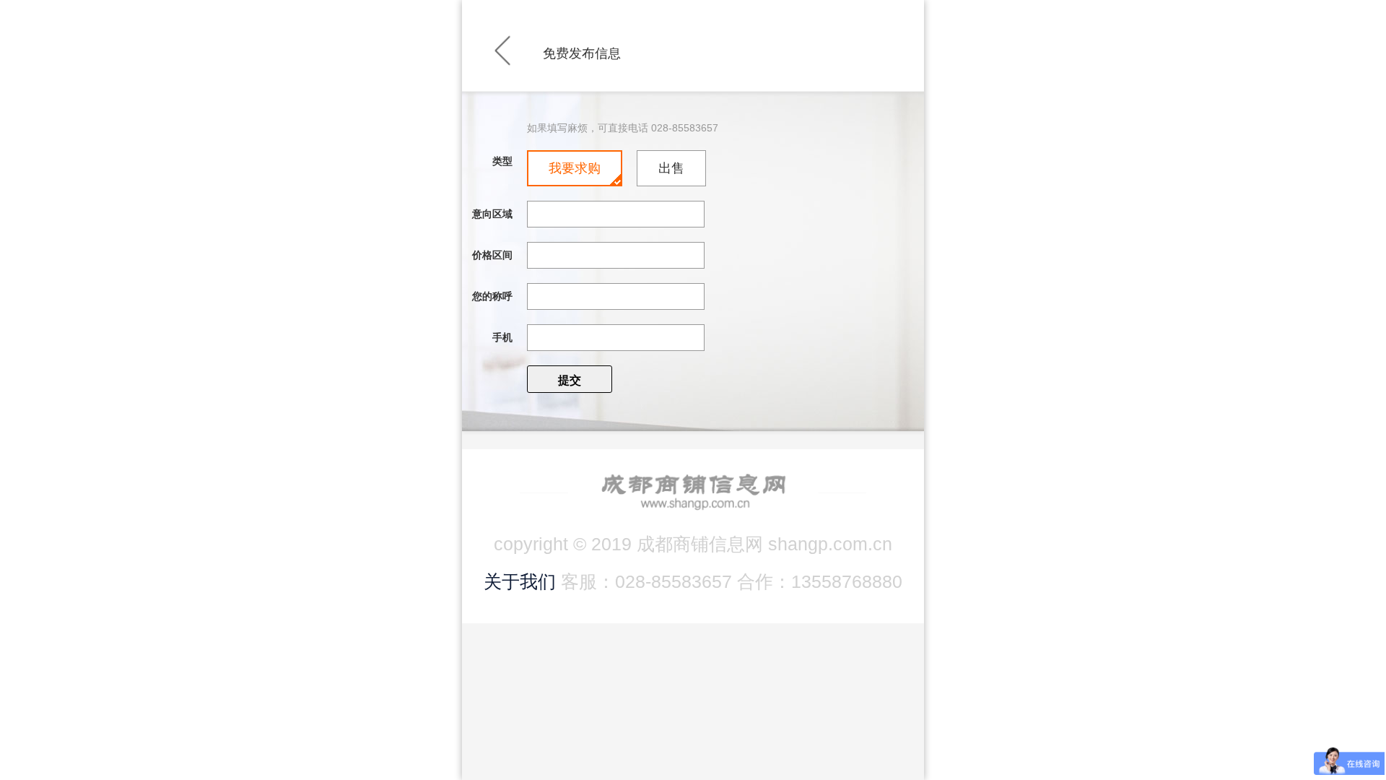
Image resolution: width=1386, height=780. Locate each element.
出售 (671, 168)
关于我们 (520, 581)
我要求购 (575, 168)
